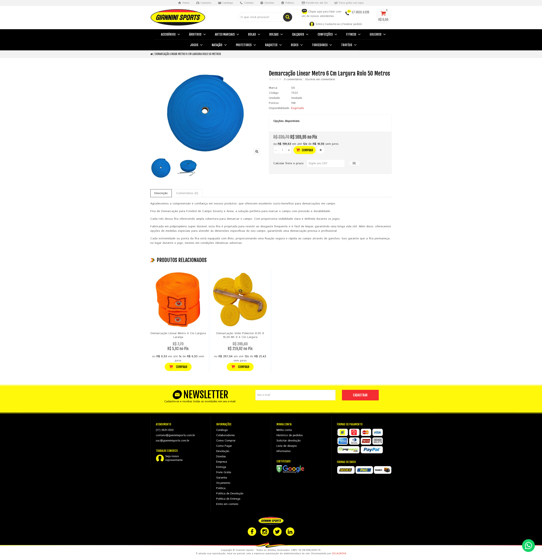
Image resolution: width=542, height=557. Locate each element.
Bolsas (273, 34)
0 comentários (293, 79)
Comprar (307, 150)
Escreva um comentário (320, 79)
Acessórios (168, 34)
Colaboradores (225, 435)
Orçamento (223, 483)
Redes (294, 45)
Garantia (221, 478)
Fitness (351, 34)
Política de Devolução (229, 494)
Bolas (252, 34)
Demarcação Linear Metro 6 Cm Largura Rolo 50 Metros (188, 54)
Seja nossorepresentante (174, 458)
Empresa (221, 462)
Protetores (244, 45)
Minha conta (284, 430)
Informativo (284, 451)
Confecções (325, 34)
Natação (217, 45)
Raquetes (271, 45)
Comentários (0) (187, 193)
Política (220, 488)
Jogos (194, 45)
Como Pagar (224, 446)
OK (354, 163)
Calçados (298, 34)
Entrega (221, 467)
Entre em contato (227, 504)
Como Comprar (226, 441)
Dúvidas (221, 457)
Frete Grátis (223, 472)
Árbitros (195, 34)
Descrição (161, 193)
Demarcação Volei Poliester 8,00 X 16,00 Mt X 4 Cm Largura (240, 335)
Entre (319, 24)
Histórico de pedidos (290, 435)
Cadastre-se (332, 24)
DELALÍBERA (339, 553)
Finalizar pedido (352, 24)
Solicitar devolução (289, 441)
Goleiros (375, 34)
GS (293, 88)
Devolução (222, 451)
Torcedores (320, 45)
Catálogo (222, 430)
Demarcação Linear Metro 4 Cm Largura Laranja (178, 335)
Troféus (346, 45)
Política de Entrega (228, 499)
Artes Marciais (225, 34)
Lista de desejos (287, 446)
